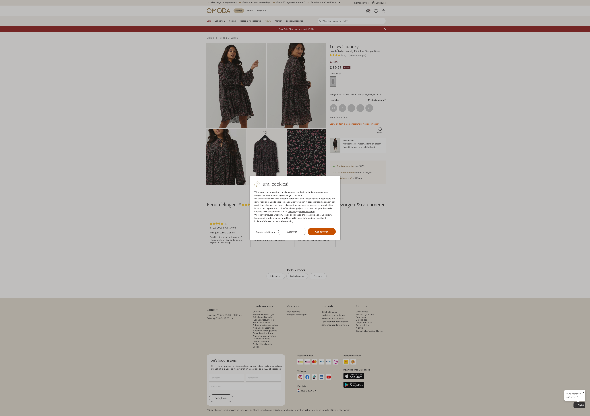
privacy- (292, 211)
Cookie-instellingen (265, 232)
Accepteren (321, 231)
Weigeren (292, 231)
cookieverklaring (307, 211)
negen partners (274, 192)
